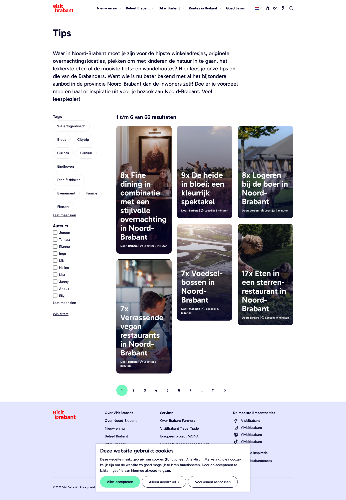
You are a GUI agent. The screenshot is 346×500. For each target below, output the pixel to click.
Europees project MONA (179, 436)
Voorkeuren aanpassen (213, 482)
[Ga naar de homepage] (65, 8)
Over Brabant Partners (177, 420)
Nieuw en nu (115, 428)
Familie (91, 193)
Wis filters (60, 314)
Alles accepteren (120, 482)
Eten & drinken (68, 180)
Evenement (66, 193)
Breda (61, 139)
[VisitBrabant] (236, 420)
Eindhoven (65, 166)
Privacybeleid (88, 487)
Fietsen (63, 206)
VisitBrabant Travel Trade (179, 428)
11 (214, 392)
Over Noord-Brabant (121, 420)
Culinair (63, 153)
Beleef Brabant (116, 436)
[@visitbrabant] (236, 427)
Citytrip (83, 139)
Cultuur (86, 153)
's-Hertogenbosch (71, 126)
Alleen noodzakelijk (164, 482)
